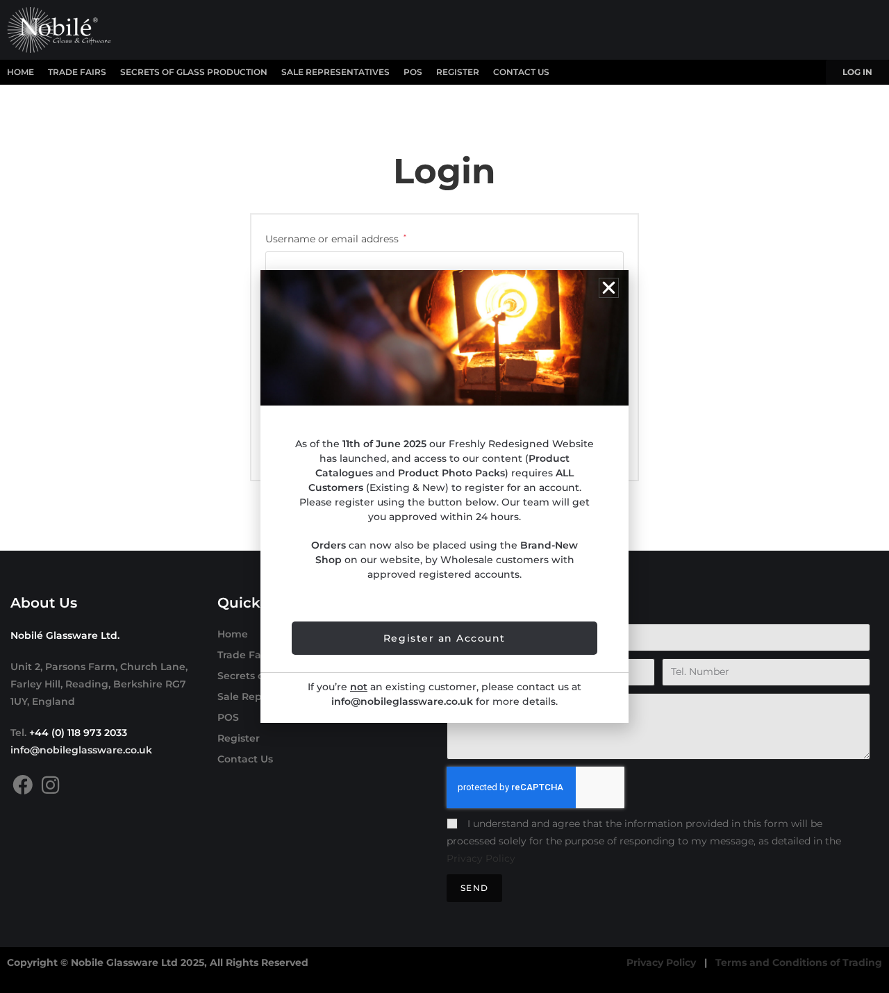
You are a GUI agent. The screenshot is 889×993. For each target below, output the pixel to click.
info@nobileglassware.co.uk (81, 750)
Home (20, 72)
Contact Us (521, 72)
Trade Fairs (77, 72)
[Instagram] (50, 785)
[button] (608, 288)
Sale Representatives (335, 72)
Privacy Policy (481, 858)
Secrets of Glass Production (193, 72)
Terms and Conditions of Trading (798, 962)
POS (413, 72)
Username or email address (335, 238)
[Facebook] (22, 785)
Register (457, 72)
